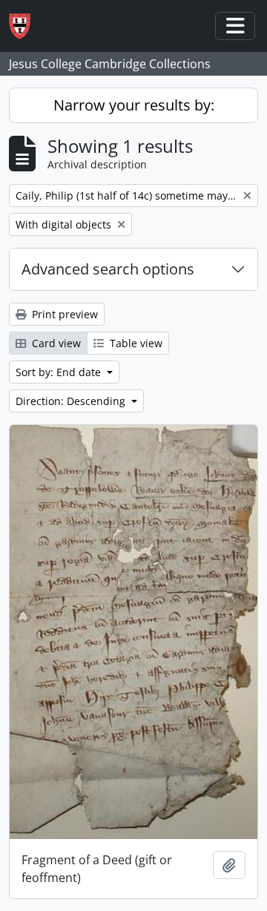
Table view (134, 343)
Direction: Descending (72, 401)
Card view (55, 343)
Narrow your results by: (133, 105)
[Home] (25, 26)
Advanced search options (108, 269)
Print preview (63, 314)
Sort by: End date (60, 372)
